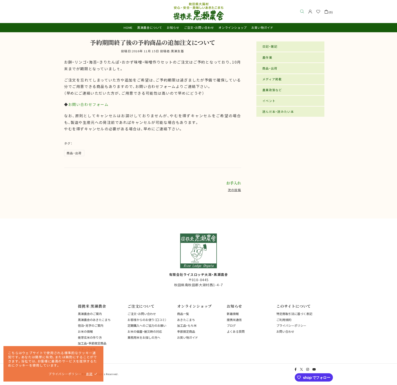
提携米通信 (234, 320)
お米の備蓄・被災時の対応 (145, 331)
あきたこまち (186, 320)
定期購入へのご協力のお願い (147, 325)
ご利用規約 (283, 320)
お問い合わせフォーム (88, 104)
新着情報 (233, 314)
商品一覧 (183, 314)
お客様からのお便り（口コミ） (147, 320)
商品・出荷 (74, 153)
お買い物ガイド (187, 337)
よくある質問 (236, 331)
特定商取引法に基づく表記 (294, 314)
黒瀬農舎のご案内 (90, 314)
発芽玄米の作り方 (90, 337)
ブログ (231, 325)
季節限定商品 (186, 331)
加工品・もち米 (187, 325)
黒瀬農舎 (198, 11)
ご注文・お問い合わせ (142, 314)
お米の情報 (85, 331)
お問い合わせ (285, 331)
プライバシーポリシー (291, 325)
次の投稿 (234, 190)
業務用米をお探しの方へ (144, 337)
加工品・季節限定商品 (92, 343)
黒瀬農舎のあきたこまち (94, 320)
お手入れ (233, 183)
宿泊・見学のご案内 (90, 325)
